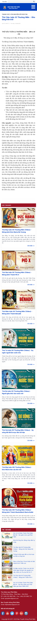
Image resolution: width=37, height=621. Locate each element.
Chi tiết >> (31, 246)
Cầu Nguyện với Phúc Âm (19, 14)
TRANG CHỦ (5, 14)
